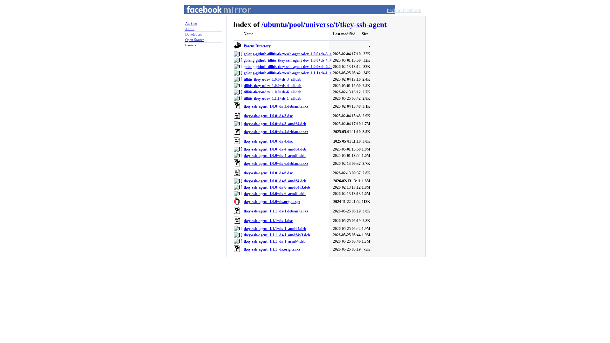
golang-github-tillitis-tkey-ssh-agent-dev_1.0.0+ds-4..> (288, 60)
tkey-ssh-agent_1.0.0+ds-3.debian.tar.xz (276, 106)
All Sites (191, 23)
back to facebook (404, 10)
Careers (190, 45)
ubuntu (275, 24)
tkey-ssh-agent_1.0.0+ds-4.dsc (268, 141)
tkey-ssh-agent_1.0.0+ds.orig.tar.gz (272, 201)
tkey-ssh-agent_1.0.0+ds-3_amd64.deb (275, 124)
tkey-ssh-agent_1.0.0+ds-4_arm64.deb (275, 155)
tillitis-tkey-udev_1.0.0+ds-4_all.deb (273, 86)
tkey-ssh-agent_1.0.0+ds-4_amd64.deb (275, 149)
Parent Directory (257, 46)
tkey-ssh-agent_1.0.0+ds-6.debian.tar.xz (276, 163)
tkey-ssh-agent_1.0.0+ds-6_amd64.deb (275, 181)
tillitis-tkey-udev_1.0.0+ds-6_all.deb (273, 92)
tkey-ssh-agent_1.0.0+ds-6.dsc (268, 173)
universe (319, 24)
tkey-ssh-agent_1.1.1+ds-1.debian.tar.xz (276, 211)
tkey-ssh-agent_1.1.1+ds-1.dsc (268, 221)
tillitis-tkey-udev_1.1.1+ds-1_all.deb (273, 98)
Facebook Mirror (212, 17)
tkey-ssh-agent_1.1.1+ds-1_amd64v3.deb (277, 235)
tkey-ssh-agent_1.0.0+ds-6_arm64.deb (275, 194)
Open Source (194, 40)
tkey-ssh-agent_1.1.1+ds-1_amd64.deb (275, 228)
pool (296, 24)
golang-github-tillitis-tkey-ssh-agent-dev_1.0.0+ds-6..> (288, 66)
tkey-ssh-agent (363, 24)
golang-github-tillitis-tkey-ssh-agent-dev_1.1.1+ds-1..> (288, 73)
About (189, 29)
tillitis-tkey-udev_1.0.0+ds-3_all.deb (273, 79)
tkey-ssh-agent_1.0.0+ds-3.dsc (268, 116)
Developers (193, 34)
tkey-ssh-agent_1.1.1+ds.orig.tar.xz (272, 249)
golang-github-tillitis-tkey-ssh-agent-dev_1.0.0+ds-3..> (288, 54)
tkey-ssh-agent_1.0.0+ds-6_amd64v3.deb (277, 187)
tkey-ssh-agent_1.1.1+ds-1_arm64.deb (275, 241)
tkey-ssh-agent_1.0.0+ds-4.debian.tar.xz (276, 132)
